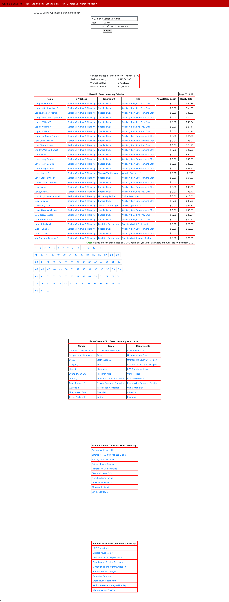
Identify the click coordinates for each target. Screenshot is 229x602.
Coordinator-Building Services (108, 562)
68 (83, 276)
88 (112, 283)
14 (99, 247)
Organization (52, 3)
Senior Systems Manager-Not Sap (109, 585)
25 (93, 255)
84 (89, 283)
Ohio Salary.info (12, 3)
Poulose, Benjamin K (102, 482)
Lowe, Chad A (42, 191)
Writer (100, 364)
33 (54, 262)
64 (60, 276)
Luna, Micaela (41, 201)
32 (48, 262)
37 (78, 262)
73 (112, 276)
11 (83, 247)
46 (42, 269)
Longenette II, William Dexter (49, 108)
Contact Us (72, 3)
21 (70, 255)
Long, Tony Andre (43, 103)
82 (77, 283)
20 (64, 255)
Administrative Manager (104, 571)
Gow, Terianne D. (77, 383)
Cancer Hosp (133, 373)
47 (48, 269)
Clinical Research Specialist (110, 383)
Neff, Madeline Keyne (102, 478)
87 (107, 283)
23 (81, 255)
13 (94, 247)
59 (119, 269)
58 (113, 269)
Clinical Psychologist (103, 553)
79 (59, 283)
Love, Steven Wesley (45, 177)
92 (48, 290)
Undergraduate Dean (137, 355)
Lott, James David (44, 140)
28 (111, 255)
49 (60, 269)
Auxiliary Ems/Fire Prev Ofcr (136, 103)
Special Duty (104, 103)
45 (36, 269)
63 (54, 276)
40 (95, 262)
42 (107, 262)
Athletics (131, 392)
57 (107, 269)
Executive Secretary (103, 576)
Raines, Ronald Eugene (103, 464)
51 (72, 269)
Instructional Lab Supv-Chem (107, 557)
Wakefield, (74, 387)
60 (36, 276)
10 (78, 247)
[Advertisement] (113, 52)
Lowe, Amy (40, 187)
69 (89, 276)
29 (117, 255)
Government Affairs (137, 350)
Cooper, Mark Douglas (80, 355)
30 (36, 262)
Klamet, (72, 369)
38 (83, 262)
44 (119, 262)
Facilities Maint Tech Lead (135, 224)
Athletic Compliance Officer (111, 378)
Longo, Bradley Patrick (46, 112)
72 (107, 276)
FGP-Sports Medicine (138, 369)
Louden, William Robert (46, 150)
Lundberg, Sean (42, 205)
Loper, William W (43, 122)
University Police (106, 196)
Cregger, (73, 364)
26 (99, 255)
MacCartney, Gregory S (46, 238)
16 (42, 255)
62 (48, 276)
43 (113, 262)
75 (36, 283)
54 (89, 269)
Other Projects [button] (87, 3)
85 (95, 283)
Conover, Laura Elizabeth (81, 350)
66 (72, 276)
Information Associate (108, 387)
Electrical (131, 397)
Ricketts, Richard (100, 487)
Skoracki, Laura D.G (102, 473)
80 (65, 283)
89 (118, 283)
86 (101, 283)
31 (42, 262)
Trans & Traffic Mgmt (108, 173)
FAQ (63, 3)
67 (78, 276)
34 (60, 262)
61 (42, 276)
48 (54, 269)
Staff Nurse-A (104, 360)
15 (36, 255)
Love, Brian (40, 154)
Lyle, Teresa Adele (44, 215)
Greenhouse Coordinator (105, 580)
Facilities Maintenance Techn (136, 238)
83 (83, 283)
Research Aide (104, 373)
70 (95, 276)
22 (75, 255)
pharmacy (102, 369)
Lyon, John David (43, 224)
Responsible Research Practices (143, 383)
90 (36, 290)
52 (77, 269)
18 (53, 255)
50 (66, 269)
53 (83, 269)
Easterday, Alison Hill (102, 450)
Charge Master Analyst (104, 590)
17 (47, 255)
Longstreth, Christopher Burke (50, 117)
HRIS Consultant (101, 548)
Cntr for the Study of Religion (142, 360)
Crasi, (72, 360)
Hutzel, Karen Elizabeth (103, 459)
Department (38, 3)
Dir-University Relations (108, 350)
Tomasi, (73, 378)
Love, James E (42, 173)
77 (48, 283)
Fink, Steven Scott (78, 392)
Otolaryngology (135, 387)
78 (54, 283)
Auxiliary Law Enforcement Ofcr (138, 112)
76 (42, 283)
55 (95, 269)
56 (101, 269)
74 (118, 276)
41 (101, 262)
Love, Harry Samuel (44, 159)
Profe (99, 355)
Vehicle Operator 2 (131, 173)
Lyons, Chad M (42, 228)
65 (66, 276)
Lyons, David (41, 233)
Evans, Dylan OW (77, 373)
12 (88, 247)
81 (71, 283)
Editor (100, 397)
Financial (101, 392)
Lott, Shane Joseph (44, 145)
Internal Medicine (135, 378)
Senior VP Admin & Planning (82, 103)
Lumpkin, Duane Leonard (47, 196)
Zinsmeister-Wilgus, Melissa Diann (109, 454)
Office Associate (130, 196)
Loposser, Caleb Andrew (47, 136)
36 (72, 262)
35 (66, 262)
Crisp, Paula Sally (77, 397)
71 (101, 276)
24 (87, 255)
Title (27, 3)
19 (58, 255)
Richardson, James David (104, 468)
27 (105, 255)
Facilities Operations (108, 224)
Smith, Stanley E (100, 492)
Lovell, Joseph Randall (46, 182)
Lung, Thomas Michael (46, 210)
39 (89, 262)
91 (42, 290)
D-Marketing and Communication (109, 566)
